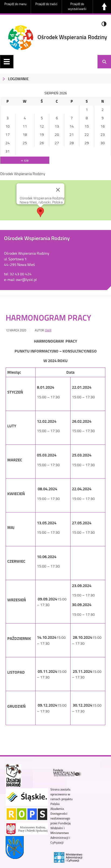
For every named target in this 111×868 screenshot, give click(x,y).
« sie (25, 160)
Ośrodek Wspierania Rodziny (72, 37)
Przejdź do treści (46, 4)
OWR (48, 330)
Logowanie (18, 78)
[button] (40, 212)
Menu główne (6, 61)
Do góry (104, 6)
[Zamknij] (57, 189)
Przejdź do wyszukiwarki (77, 6)
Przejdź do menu (15, 4)
